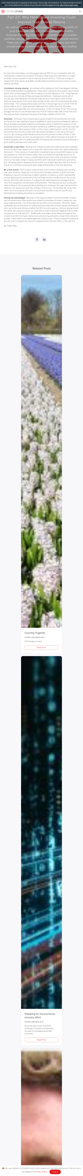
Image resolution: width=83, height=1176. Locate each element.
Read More (41, 647)
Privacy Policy (41, 1172)
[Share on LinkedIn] (44, 239)
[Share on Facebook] (37, 239)
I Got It (55, 1172)
